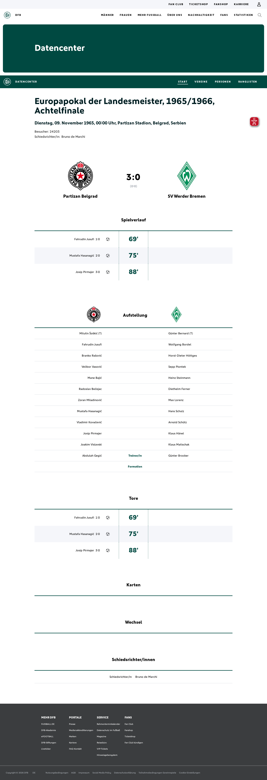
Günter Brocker (178, 455)
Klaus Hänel (176, 433)
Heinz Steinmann (179, 377)
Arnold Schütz (177, 422)
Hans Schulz (176, 411)
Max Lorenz (175, 400)
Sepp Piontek (177, 366)
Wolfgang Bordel (179, 344)
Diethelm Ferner (179, 389)
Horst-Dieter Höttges (182, 355)
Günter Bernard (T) (180, 333)
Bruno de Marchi (73, 136)
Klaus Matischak (178, 444)
